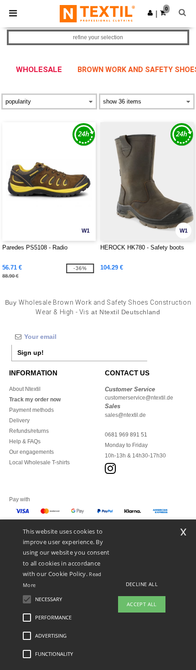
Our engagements (31, 452)
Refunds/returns (29, 431)
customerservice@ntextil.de (139, 398)
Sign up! (30, 352)
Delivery (19, 420)
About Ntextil (25, 389)
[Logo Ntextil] (97, 13)
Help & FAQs (25, 441)
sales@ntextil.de (125, 415)
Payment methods (31, 410)
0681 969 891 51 (126, 434)
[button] (150, 12)
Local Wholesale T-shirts (39, 462)
